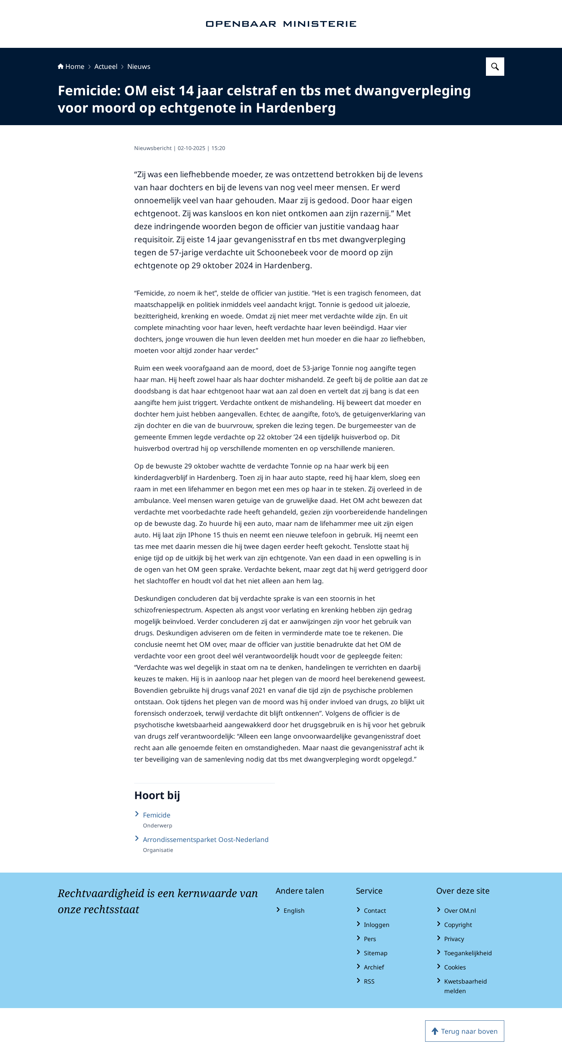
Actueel (105, 66)
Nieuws (138, 66)
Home (74, 66)
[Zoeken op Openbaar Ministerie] (495, 66)
